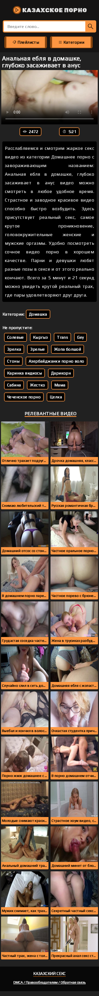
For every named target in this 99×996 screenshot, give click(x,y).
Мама (59, 385)
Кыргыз (40, 337)
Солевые (15, 337)
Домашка (38, 314)
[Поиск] (90, 26)
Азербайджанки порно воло (56, 361)
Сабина (14, 385)
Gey (80, 337)
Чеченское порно (24, 397)
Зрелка (14, 349)
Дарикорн (61, 373)
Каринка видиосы (24, 373)
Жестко (37, 385)
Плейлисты (27, 42)
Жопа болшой (67, 349)
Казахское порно (54, 10)
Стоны (13, 361)
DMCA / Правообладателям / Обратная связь (49, 982)
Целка (56, 397)
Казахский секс (49, 973)
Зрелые (37, 349)
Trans (62, 337)
